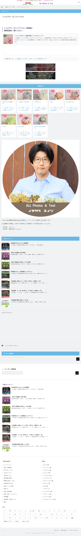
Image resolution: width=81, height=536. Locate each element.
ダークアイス (21, 126)
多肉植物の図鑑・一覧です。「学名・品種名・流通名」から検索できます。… (28, 254)
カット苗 (32, 511)
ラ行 (46, 518)
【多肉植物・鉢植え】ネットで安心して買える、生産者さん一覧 (25, 281)
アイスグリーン (37, 101)
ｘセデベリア (46, 488)
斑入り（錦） (26, 521)
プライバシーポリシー (74, 530)
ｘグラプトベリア (47, 478)
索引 (5, 502)
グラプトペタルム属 (48, 480)
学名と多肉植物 (8, 491)
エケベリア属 (46, 472)
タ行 (15, 514)
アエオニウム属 (47, 470)
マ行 (10, 518)
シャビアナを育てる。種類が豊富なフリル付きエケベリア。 (29, 35)
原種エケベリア (43, 58)
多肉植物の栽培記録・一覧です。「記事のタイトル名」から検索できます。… (28, 264)
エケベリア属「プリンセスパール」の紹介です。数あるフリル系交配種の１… (72, 109)
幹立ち (17, 521)
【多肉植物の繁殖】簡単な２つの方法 (19, 300)
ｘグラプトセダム (47, 475)
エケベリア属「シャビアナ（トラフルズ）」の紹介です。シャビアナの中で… (24, 109)
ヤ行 (36, 518)
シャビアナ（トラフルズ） (24, 101)
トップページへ (10, 346)
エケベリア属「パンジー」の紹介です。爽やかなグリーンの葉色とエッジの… (8, 134)
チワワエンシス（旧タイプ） (7, 102)
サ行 (31, 58)
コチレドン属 (46, 483)
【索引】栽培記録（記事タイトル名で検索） (21, 262)
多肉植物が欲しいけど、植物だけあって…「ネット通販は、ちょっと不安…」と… (29, 283)
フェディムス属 (47, 496)
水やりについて (8, 472)
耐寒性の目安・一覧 (9, 480)
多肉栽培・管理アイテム (10, 499)
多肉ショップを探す (9, 486)
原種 (39, 58)
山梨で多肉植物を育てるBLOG (39, 533)
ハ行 (35, 58)
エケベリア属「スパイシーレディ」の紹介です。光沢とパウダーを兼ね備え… (40, 134)
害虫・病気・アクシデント (10, 494)
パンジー (4, 126)
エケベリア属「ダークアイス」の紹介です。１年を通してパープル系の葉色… (24, 134)
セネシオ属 (46, 464)
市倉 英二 (11, 58)
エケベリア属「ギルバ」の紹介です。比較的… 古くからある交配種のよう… (56, 109)
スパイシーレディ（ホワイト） (40, 127)
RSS (3, 530)
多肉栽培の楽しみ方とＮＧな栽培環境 (19, 243)
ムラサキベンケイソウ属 (49, 499)
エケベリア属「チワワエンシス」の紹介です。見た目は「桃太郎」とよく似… (8, 109)
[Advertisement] (40, 325)
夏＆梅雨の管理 (8, 478)
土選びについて (8, 475)
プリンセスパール (70, 101)
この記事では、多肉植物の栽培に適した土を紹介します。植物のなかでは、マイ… (29, 273)
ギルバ (51, 101)
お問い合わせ (64, 530)
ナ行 (40, 514)
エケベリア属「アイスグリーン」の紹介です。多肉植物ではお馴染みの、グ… (40, 109)
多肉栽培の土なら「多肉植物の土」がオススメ (21, 271)
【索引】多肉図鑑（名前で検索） (18, 252)
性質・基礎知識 (8, 467)
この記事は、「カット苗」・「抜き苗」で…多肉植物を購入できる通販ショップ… (29, 292)
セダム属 (45, 486)
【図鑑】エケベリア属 (22, 58)
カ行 (39, 511)
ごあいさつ (56, 530)
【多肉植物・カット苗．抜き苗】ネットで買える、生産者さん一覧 (26, 290)
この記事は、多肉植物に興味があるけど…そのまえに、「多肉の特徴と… (27, 245)
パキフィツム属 (47, 494)
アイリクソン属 (47, 467)
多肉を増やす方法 (8, 483)
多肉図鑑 (6, 496)
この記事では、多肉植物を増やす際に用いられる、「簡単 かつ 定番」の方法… (29, 301)
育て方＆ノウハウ (8, 470)
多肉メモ (6, 488)
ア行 (10, 511)
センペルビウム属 (47, 491)
